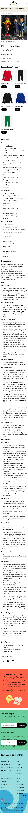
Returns (18, 770)
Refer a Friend (20, 790)
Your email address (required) (9, 722)
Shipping (19, 767)
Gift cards (19, 773)
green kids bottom (11, 227)
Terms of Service (6, 807)
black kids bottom (11, 148)
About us (4, 781)
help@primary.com (7, 767)
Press (3, 787)
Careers (3, 790)
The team (4, 784)
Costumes (10, 13)
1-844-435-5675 (6, 764)
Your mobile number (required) (9, 739)
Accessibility (5, 808)
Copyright (21, 807)
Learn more (20, 736)
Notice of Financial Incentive (11, 746)
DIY (6, 13)
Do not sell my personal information (12, 810)
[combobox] (7, 800)
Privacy (14, 807)
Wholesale (19, 794)
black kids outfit (10, 193)
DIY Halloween (20, 787)
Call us (14, 690)
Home (2, 13)
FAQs (18, 764)
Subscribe (22, 725)
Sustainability (20, 784)
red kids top (9, 146)
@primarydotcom (10, 41)
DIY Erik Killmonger (13, 633)
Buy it (4, 87)
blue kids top (10, 224)
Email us (7, 690)
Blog (17, 781)
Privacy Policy (22, 745)
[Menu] (2, 3)
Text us (21, 690)
